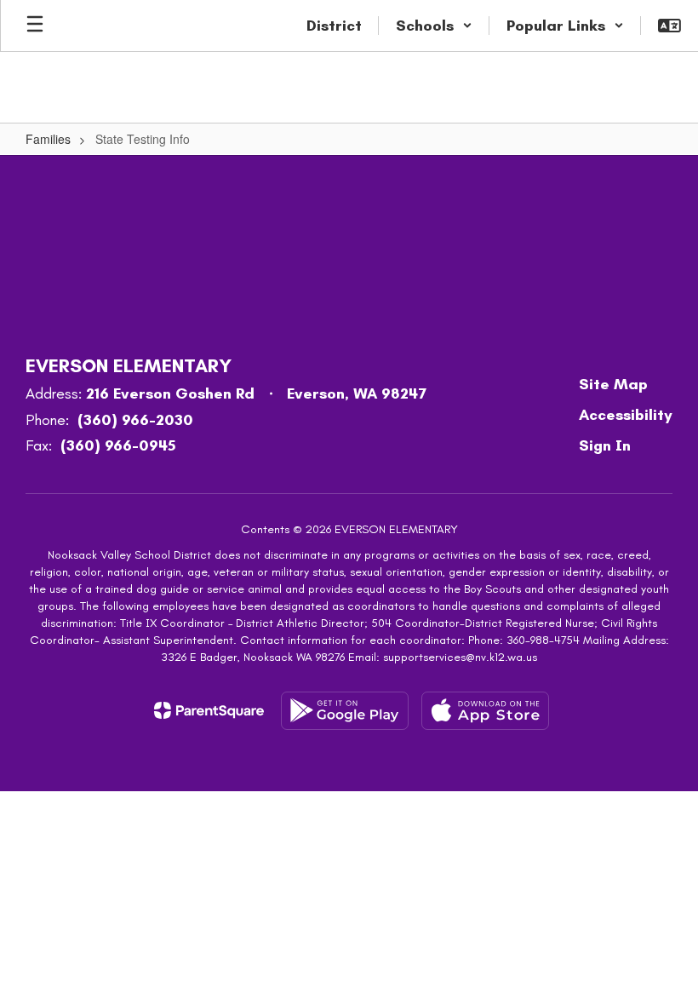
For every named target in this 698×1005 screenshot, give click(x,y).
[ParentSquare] (209, 710)
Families (48, 138)
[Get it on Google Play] (345, 711)
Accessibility (625, 414)
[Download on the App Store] (485, 711)
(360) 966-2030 (135, 420)
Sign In (605, 445)
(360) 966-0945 (118, 445)
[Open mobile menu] (35, 25)
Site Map (613, 384)
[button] (434, 25)
